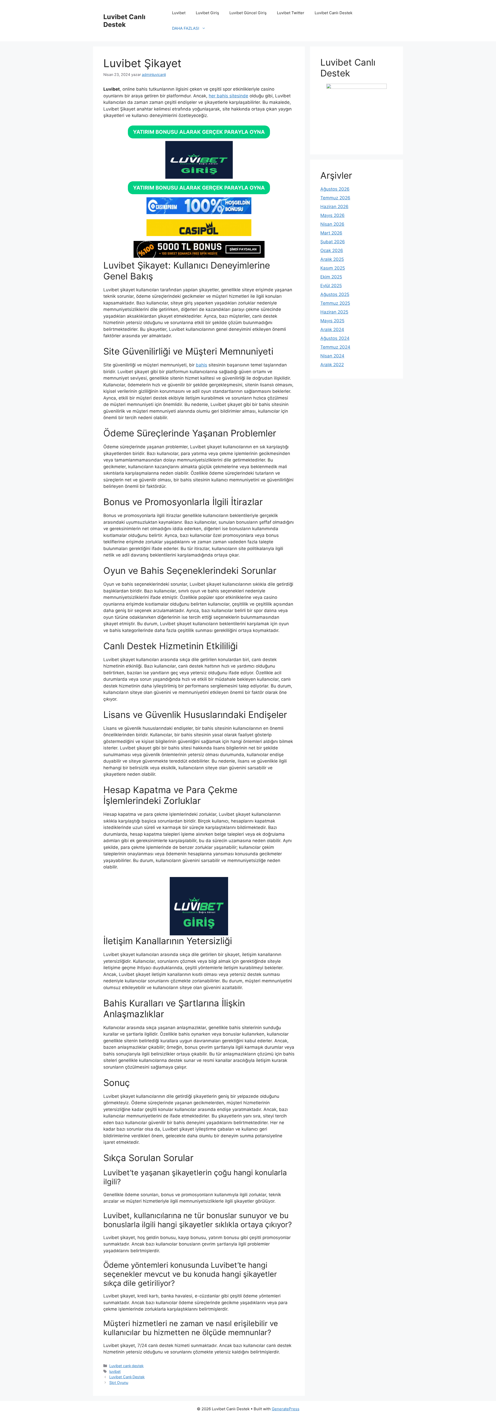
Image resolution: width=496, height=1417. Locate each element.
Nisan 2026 (332, 224)
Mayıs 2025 (332, 320)
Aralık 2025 (332, 259)
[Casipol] (199, 234)
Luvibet (178, 12)
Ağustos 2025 (334, 294)
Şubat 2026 (332, 241)
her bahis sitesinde (228, 95)
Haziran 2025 (334, 312)
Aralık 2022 (332, 364)
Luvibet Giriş (207, 12)
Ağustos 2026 (335, 189)
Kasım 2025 (332, 268)
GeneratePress (285, 1408)
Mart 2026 (331, 233)
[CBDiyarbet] (199, 256)
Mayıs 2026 (332, 215)
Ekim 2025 (331, 276)
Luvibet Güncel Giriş (248, 12)
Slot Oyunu (118, 1382)
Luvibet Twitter (290, 12)
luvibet (115, 1371)
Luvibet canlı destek (126, 1366)
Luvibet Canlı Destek (124, 20)
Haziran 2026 (334, 206)
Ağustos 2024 (335, 338)
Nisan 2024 (332, 355)
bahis (201, 364)
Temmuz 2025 (335, 303)
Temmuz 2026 (335, 197)
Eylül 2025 (331, 285)
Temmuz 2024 (335, 347)
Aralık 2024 (332, 329)
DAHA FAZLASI (185, 28)
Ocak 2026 (331, 250)
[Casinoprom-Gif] (199, 212)
